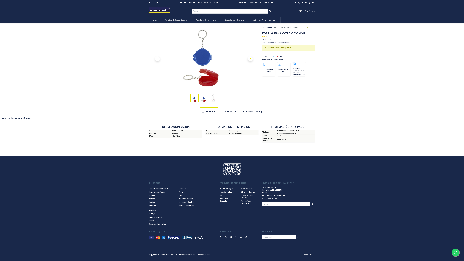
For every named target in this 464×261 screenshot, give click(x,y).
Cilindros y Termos (248, 192)
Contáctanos (242, 3)
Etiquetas (182, 189)
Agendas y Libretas (227, 192)
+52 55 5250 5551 (271, 199)
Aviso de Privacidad (204, 255)
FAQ (272, 3)
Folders (152, 195)
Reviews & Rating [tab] (253, 111)
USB (221, 195)
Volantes (182, 195)
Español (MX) (154, 3)
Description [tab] (210, 111)
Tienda (269, 28)
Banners (152, 211)
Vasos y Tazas (246, 189)
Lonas (151, 221)
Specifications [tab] (230, 111)
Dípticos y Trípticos (186, 199)
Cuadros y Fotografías (157, 224)
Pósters (152, 202)
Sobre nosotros (255, 3)
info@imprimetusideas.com (275, 195)
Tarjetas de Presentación (158, 189)
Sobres (152, 199)
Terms (266, 3)
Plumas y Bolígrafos (227, 189)
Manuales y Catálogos (187, 202)
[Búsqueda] (270, 11)
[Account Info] (313, 11)
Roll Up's (152, 214)
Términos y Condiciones (272, 59)
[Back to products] (310, 27)
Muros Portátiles (155, 217)
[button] (285, 20)
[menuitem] (155, 20)
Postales (182, 192)
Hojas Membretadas (157, 192)
